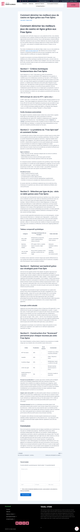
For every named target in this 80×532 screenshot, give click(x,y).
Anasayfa (24, 3)
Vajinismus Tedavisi (39, 3)
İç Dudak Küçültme (40, 6)
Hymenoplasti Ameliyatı (52, 3)
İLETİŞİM (73, 5)
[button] (77, 529)
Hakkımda (31, 3)
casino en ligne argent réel (32, 50)
